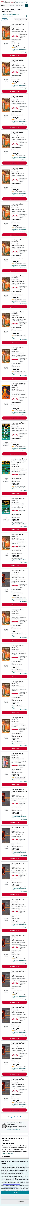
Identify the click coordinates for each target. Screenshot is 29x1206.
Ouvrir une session (20, 2)
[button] (23, 52)
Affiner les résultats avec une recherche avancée (11, 15)
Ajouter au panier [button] (14, 55)
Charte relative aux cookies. (10, 1187)
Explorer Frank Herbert (13, 1129)
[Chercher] (26, 5)
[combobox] (16, 5)
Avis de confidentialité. (23, 1190)
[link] (26, 16)
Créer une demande (7, 1153)
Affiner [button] (5, 19)
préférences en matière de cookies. (11, 1184)
